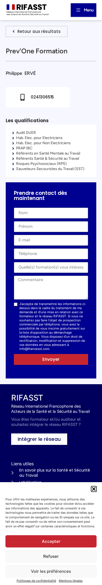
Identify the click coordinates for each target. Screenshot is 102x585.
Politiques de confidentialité (36, 581)
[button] (94, 489)
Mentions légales (71, 581)
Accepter (51, 541)
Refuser (51, 556)
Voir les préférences (51, 571)
